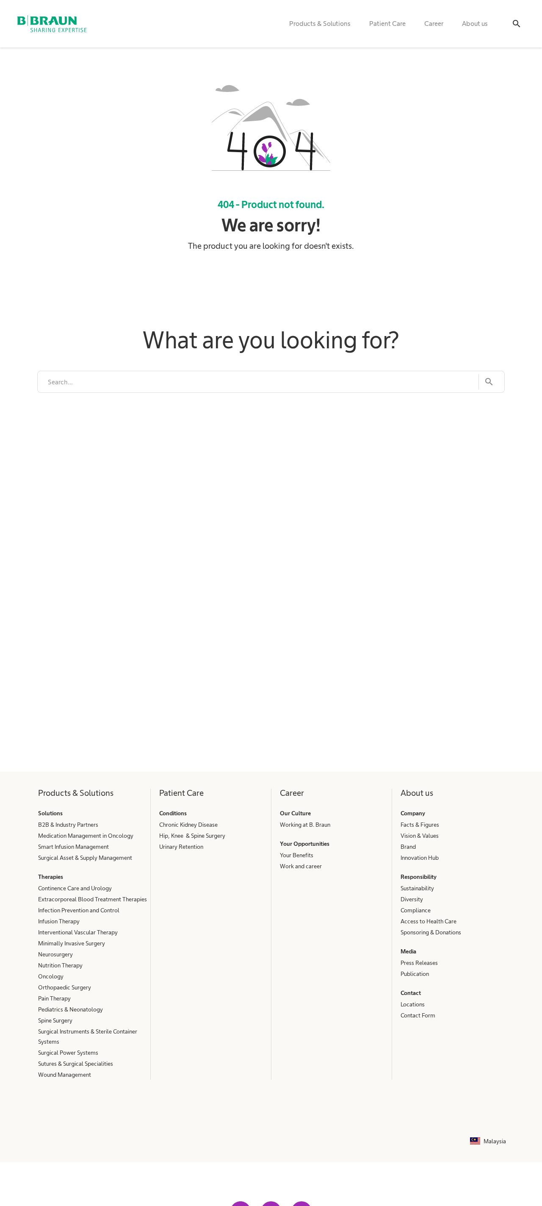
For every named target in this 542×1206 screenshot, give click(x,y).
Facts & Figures (420, 824)
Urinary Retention (181, 846)
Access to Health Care (428, 921)
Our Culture (295, 813)
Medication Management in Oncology (85, 835)
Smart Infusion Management (73, 846)
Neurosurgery (55, 954)
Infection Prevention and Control (78, 910)
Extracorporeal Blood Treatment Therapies (92, 899)
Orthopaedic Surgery (64, 987)
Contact (411, 992)
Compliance (416, 910)
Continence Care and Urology (75, 888)
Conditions (173, 813)
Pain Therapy (54, 998)
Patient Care (387, 23)
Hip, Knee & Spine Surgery (192, 835)
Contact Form (418, 1015)
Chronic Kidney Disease (188, 824)
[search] (258, 381)
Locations (413, 1004)
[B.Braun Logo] (51, 23)
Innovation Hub (420, 857)
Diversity (412, 899)
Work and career (301, 866)
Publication (415, 973)
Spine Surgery (55, 1020)
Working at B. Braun (305, 824)
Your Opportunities (304, 843)
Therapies (50, 876)
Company (413, 813)
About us (475, 23)
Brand (408, 846)
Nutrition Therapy (60, 965)
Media (408, 951)
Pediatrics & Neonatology (70, 1009)
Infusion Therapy (59, 921)
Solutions (50, 813)
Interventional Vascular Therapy (78, 932)
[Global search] (516, 23)
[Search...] (486, 382)
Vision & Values (420, 835)
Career (433, 23)
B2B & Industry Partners (68, 824)
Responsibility (419, 876)
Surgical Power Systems (68, 1052)
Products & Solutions (320, 23)
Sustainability (417, 888)
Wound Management (64, 1074)
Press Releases (419, 962)
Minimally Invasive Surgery (71, 943)
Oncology (51, 976)
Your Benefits (296, 855)
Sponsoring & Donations (431, 932)
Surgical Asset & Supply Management (85, 857)
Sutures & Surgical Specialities (75, 1063)
